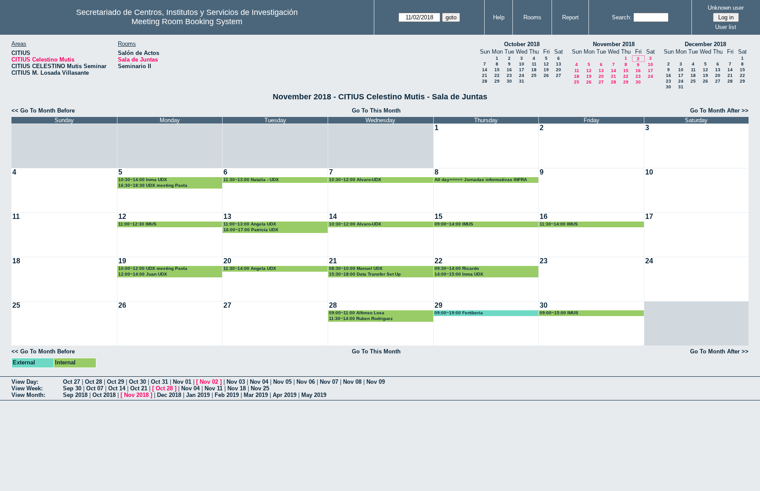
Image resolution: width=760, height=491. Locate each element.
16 (509, 69)
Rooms (532, 17)
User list (725, 27)
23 (509, 75)
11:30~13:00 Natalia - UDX (251, 179)
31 (521, 81)
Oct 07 (94, 388)
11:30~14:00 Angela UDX (249, 268)
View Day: (24, 381)
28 (484, 81)
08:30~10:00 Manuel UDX (356, 268)
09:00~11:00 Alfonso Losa (356, 312)
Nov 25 (260, 388)
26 (546, 75)
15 (497, 69)
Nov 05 (282, 381)
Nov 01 (182, 381)
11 (534, 64)
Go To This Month (376, 110)
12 (546, 64)
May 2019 (313, 395)
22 (497, 75)
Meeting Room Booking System (187, 21)
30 (509, 81)
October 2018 (522, 44)
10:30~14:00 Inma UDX (142, 179)
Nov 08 (352, 381)
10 (521, 64)
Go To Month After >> (719, 110)
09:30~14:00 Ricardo (457, 268)
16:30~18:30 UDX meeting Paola (152, 185)
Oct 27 (71, 381)
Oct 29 (115, 381)
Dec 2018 (169, 395)
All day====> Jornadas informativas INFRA (481, 179)
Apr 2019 (284, 395)
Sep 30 (72, 388)
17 (521, 69)
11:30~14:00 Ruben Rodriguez (361, 318)
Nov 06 (305, 381)
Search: (622, 17)
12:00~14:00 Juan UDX (142, 274)
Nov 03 (236, 381)
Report (570, 17)
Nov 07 (329, 381)
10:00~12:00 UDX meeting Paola (152, 268)
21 (484, 75)
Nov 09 (375, 381)
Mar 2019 (256, 395)
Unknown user (726, 7)
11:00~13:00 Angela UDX (249, 224)
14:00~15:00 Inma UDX (459, 274)
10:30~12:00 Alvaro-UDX (355, 179)
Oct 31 (159, 381)
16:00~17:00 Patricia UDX (250, 229)
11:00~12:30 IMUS (137, 224)
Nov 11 (214, 388)
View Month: (28, 395)
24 (521, 75)
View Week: (27, 388)
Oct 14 (116, 388)
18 (534, 69)
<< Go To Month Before (43, 110)
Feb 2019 (227, 395)
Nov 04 (259, 381)
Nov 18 (236, 388)
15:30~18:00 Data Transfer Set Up (365, 274)
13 (558, 64)
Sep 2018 (75, 395)
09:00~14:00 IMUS (454, 224)
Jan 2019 (198, 395)
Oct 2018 (104, 395)
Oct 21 (138, 388)
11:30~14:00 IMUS (559, 224)
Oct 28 (93, 381)
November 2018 (614, 44)
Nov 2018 (136, 395)
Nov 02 (209, 381)
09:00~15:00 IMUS (559, 312)
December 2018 (705, 44)
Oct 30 (137, 381)
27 (558, 75)
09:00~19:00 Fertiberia (459, 312)
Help (498, 17)
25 (534, 75)
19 (546, 69)
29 (497, 81)
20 (558, 69)
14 (484, 69)
